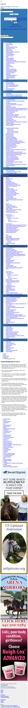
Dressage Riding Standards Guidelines (14, 152)
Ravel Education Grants (11, 228)
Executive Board (9, 55)
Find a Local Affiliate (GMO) (12, 85)
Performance (9, 214)
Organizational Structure (11, 71)
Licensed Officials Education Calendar (14, 161)
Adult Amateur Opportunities (12, 158)
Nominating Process (7, 431)
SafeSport (3, 694)
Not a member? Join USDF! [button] (15, 26)
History (7, 45)
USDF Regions (9, 50)
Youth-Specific (9, 118)
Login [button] (15, 22)
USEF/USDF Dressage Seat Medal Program (15, 254)
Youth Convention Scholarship (12, 229)
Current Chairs (6, 438)
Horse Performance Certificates (12, 280)
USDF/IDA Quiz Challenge (12, 115)
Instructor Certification (11, 147)
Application (9, 240)
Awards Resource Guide (11, 198)
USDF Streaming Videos (11, 172)
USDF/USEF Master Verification (13, 185)
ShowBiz (8, 264)
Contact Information (10, 54)
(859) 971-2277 (5, 684)
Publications (8, 341)
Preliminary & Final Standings (12, 218)
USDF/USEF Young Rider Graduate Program (16, 116)
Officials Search (9, 261)
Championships (9, 248)
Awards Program (9, 197)
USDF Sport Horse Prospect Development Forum (16, 108)
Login (14, 14)
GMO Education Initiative (11, 138)
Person (7, 177)
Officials (8, 64)
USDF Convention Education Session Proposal (16, 164)
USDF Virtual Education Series (12, 131)
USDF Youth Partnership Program (13, 124)
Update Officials (9, 328)
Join (7, 87)
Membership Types (10, 48)
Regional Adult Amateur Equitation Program (15, 255)
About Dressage (9, 44)
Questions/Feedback (5, 697)
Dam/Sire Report (9, 196)
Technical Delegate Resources (12, 159)
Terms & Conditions (13, 687)
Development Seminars (11, 144)
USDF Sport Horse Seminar (12, 110)
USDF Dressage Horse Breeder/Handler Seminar (16, 109)
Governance (8, 65)
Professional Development (11, 145)
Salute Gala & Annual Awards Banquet (14, 199)
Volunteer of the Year (10, 210)
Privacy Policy (3, 687)
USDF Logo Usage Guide (11, 350)
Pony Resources (9, 163)
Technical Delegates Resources (12, 312)
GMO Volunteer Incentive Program (13, 209)
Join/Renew (3, 699)
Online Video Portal (10, 112)
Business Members (10, 58)
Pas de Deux (8, 257)
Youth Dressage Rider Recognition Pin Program (16, 225)
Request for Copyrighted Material (10, 466)
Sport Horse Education (11, 107)
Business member (16, 21)
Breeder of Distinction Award (12, 239)
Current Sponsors (9, 59)
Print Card (8, 180)
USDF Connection (10, 342)
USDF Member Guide (11, 344)
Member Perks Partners (11, 60)
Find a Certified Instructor (11, 86)
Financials (8, 74)
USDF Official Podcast (11, 155)
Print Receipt (9, 181)
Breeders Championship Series (12, 253)
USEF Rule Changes (10, 289)
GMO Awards (9, 208)
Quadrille (8, 259)
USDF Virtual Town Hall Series (12, 132)
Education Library (10, 133)
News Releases (9, 351)
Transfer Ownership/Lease (11, 189)
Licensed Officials (10, 311)
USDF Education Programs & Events (14, 96)
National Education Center (11, 47)
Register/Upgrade (10, 188)
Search (9, 219)
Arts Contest (8, 236)
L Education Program (10, 99)
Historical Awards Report (12, 221)
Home (4, 353)
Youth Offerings (9, 53)
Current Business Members (9, 454)
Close (2, 8)
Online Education (10, 134)
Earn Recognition (10, 136)
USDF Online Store (10, 170)
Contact (2, 702)
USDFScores (9, 287)
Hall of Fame (9, 49)
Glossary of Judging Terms (12, 156)
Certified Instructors (10, 63)
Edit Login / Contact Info (11, 186)
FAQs (7, 78)
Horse (7, 187)
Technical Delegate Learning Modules (14, 141)
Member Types (9, 178)
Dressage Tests (9, 285)
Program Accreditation (11, 137)
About (4, 355)
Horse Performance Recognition (13, 238)
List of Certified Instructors (12, 317)
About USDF (9, 43)
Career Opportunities (10, 76)
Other (7, 234)
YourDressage (9, 345)
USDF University (10, 125)
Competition (6, 422)
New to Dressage (9, 82)
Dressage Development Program (13, 143)
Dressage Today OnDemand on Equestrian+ (15, 142)
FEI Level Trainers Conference (12, 114)
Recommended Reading (11, 103)
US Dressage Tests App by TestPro (13, 171)
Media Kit (8, 346)
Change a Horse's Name (11, 192)
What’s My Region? (10, 182)
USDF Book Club (10, 130)
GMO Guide (8, 327)
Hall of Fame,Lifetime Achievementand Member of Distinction (12, 206)
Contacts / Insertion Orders (9, 453)
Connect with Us (5, 29)
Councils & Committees (8, 437)
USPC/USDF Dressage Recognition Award (15, 226)
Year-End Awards (10, 215)
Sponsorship (6, 448)
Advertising (5, 450)
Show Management (10, 260)
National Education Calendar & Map (14, 94)
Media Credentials (10, 347)
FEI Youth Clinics (10, 119)
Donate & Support (23, 29)
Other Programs (9, 113)
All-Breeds (9, 216)
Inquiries (5, 464)
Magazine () (12, 51)
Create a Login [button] (15, 24)
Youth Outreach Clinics (11, 120)
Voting (4, 433)
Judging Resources (10, 160)
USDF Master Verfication (11, 183)
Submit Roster (9, 329)
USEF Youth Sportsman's (11, 231)
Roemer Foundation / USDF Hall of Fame (12, 444)
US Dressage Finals (10, 249)
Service (7, 203)
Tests (4, 423)
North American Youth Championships (14, 251)
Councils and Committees (11, 70)
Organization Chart (7, 434)
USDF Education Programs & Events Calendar (16, 153)
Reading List (8, 148)
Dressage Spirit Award (11, 232)
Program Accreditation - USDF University (15, 335)
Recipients (9, 241)
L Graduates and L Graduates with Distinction (16, 61)
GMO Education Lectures (11, 139)
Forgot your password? (22, 19)
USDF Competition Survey (12, 292)
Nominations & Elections (11, 75)
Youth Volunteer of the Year (12, 212)
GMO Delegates (6, 432)
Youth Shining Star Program (12, 227)
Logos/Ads (8, 349)
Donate (2, 700)
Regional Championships (11, 250)
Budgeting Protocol (7, 442)
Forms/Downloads (4, 696)
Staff (7, 56)
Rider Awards (9, 237)
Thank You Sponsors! (13, 29)
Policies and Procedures (11, 69)
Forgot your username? (22, 18)
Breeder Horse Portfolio (11, 194)
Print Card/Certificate (10, 191)
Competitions (9, 93)
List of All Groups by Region (12, 331)
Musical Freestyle (10, 256)
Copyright (7, 687)
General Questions (7, 465)
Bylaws (7, 67)
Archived (9, 220)
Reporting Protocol (7, 441)
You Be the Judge (10, 129)
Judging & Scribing (10, 83)
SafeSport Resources (10, 77)
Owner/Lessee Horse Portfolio (12, 193)
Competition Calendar (10, 286)
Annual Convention (10, 72)
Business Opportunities (8, 447)
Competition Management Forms (13, 262)
